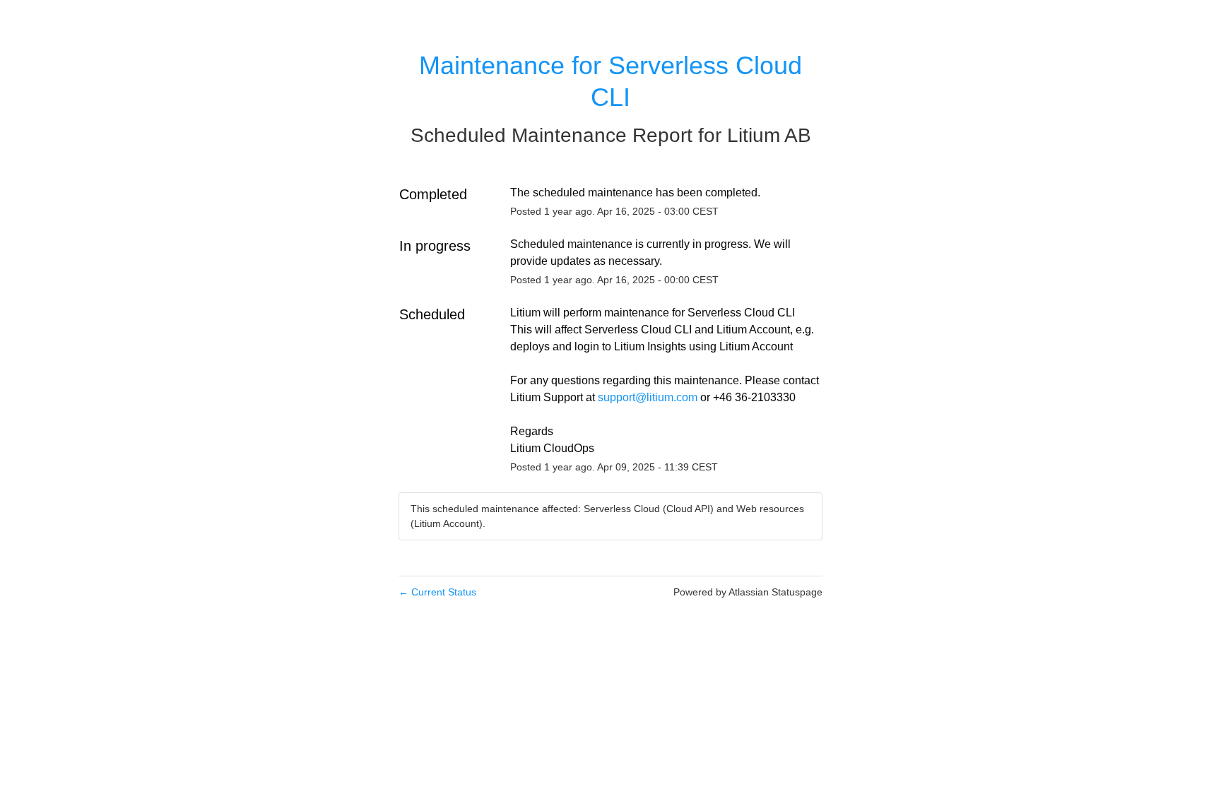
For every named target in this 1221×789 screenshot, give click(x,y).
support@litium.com (647, 397)
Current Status (437, 592)
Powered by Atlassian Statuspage (747, 592)
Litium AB (769, 135)
